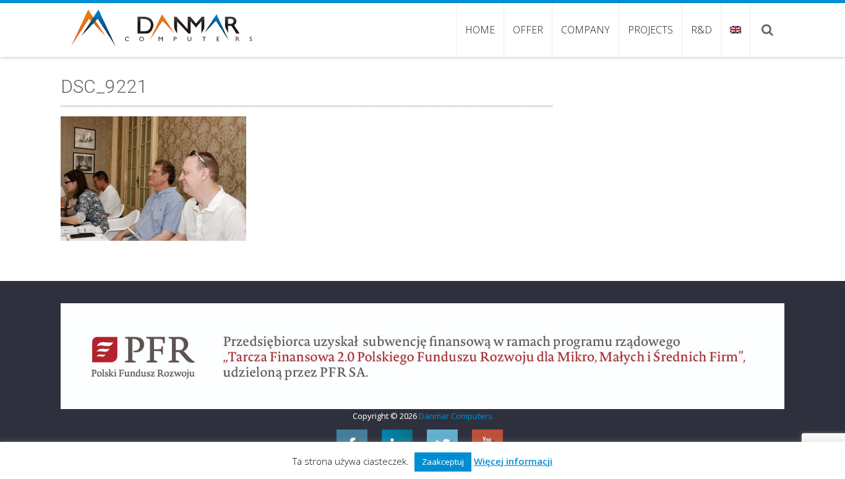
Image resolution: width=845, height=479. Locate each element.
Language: (735, 29)
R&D (701, 30)
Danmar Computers (455, 415)
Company (585, 30)
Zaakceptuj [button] (443, 461)
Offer (528, 30)
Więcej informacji (513, 461)
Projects (650, 30)
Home (480, 30)
